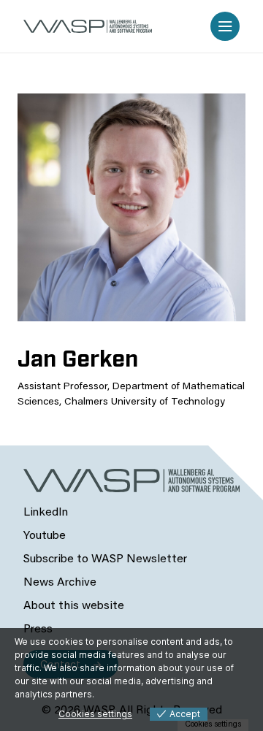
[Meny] (225, 26)
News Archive (59, 583)
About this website (73, 606)
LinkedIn (45, 512)
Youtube (44, 536)
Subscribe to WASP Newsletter (105, 559)
